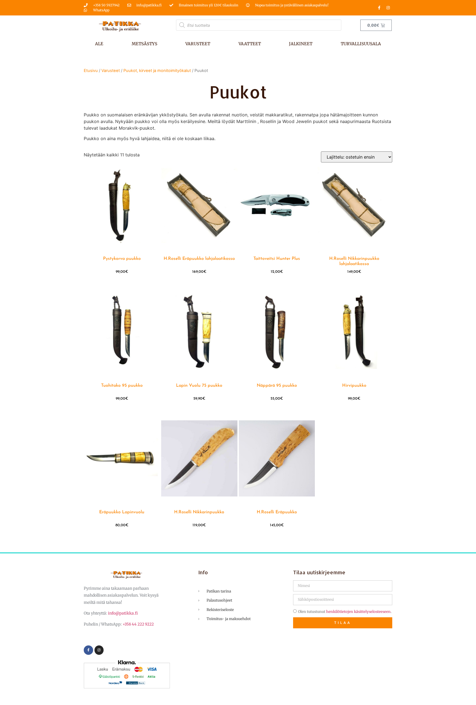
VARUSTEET (197, 43)
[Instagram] (388, 8)
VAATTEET (250, 43)
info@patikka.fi (123, 613)
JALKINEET (300, 43)
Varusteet (110, 70)
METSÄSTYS (144, 43)
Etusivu (91, 70)
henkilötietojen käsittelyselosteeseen (358, 611)
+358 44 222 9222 (138, 624)
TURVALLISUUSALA (361, 43)
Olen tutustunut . (344, 611)
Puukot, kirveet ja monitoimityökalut (157, 70)
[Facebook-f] (379, 8)
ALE (99, 43)
